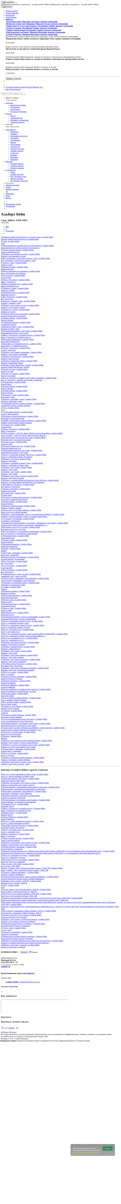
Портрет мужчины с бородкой (13, 798)
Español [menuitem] (22, 87)
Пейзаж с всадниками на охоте (13, 256)
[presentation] (63, 233)
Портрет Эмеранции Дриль (12, 363)
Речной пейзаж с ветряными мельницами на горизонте (23, 789)
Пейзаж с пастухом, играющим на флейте (18, 670)
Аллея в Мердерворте (9, 414)
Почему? (31, 973)
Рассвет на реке (7, 371)
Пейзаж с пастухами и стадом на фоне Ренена (19, 743)
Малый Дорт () (7, 815)
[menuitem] (41, 87)
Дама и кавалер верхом (10, 252)
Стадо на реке (6, 568)
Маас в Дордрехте (8, 282)
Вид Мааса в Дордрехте (10, 487)
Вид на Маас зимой (9, 704)
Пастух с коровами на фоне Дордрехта (16, 457)
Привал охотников (8, 491)
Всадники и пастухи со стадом (13, 529)
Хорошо (108, 1148)
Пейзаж (4, 738)
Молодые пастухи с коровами (13, 862)
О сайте (17, 1039)
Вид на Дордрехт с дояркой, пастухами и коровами (21, 380)
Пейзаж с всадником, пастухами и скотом (18, 785)
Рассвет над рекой (8, 376)
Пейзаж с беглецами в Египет (13, 645)
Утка (3, 410)
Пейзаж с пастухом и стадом (12, 478)
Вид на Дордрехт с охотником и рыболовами (19, 534)
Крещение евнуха (8, 295)
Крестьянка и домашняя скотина (14, 346)
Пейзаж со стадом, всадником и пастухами (18, 747)
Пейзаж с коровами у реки (11, 401)
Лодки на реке (7, 444)
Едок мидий (6, 278)
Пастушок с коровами (10, 555)
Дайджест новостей (14, 79)
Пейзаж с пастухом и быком (12, 657)
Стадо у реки (6, 930)
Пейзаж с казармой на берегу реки (15, 465)
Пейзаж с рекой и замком (11, 508)
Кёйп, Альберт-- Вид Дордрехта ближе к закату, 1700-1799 (24, 870)
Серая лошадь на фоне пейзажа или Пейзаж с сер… (21, 730)
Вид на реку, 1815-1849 (10, 866)
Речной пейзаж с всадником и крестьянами (18, 802)
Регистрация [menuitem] (15, 89)
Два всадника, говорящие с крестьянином (18, 581)
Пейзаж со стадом (8, 312)
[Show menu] (16, 2)
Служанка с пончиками (10, 521)
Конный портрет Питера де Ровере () (16, 926)
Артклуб (12, 125)
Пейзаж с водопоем (9, 461)
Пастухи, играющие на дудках (13, 858)
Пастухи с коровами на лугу (12, 640)
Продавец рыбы (7, 696)
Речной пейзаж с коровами (12, 849)
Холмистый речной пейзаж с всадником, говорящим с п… (24, 525)
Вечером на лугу (7, 615)
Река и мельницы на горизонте (13, 273)
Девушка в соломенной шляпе (13, 585)
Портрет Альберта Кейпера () (13, 875)
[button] (12, 11)
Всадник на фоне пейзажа (11, 717)
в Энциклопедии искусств (23, 982)
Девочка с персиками (9, 934)
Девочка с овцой (7, 290)
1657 (3, 887)
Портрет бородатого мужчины (13, 316)
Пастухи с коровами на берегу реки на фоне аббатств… (23, 636)
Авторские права (83, 1041)
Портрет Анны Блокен (10, 359)
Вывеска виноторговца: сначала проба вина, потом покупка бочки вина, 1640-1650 (34, 900)
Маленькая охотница (9, 598)
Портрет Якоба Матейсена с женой (15, 367)
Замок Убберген (7, 819)
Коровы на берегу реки (10, 329)
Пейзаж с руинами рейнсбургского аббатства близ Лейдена (25, 943)
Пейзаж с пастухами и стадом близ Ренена (18, 922)
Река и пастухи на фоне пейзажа (14, 512)
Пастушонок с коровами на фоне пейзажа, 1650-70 (21, 913)
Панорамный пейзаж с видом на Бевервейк (18, 619)
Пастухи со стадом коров (11, 734)
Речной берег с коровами (11, 751)
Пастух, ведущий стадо (10, 632)
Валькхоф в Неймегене (10, 342)
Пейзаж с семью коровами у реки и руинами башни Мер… (24, 517)
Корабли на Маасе (8, 593)
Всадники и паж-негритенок (12, 418)
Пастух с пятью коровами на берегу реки (17, 776)
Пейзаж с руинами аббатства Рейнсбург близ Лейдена (23, 482)
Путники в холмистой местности (14, 499)
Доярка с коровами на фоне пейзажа (15, 760)
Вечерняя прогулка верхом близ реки (16, 440)
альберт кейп (6, 978)
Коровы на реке (7, 269)
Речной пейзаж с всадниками (13, 559)
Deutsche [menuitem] (35, 87)
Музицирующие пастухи (11, 448)
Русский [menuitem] (9, 87)
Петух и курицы (7, 674)
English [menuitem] (16, 87)
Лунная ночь (6, 427)
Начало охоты (6, 602)
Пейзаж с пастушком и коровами (14, 354)
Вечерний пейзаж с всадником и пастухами (18, 726)
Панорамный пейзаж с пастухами (14, 333)
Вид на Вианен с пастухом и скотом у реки (18, 261)
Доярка (4, 589)
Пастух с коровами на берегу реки (15, 623)
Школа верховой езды (10, 286)
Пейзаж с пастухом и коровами (13, 662)
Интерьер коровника (9, 546)
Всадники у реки (8, 397)
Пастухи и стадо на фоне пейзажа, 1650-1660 (19, 896)
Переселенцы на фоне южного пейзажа (17, 939)
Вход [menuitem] (8, 89)
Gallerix (11, 1028)
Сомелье (4, 713)
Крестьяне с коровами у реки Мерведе (16, 794)
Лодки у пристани (8, 350)
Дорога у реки (6, 265)
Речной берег (6, 384)
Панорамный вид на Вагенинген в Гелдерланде (20, 248)
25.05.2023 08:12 (7, 962)
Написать (24, 952)
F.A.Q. (11, 1039)
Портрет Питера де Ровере (11, 679)
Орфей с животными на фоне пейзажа (16, 423)
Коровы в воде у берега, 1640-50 (14, 883)
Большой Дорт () (7, 806)
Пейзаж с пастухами (9, 470)
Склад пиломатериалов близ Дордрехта (17, 721)
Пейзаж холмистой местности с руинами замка (20, 239)
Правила (21, 1041)
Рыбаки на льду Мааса (10, 709)
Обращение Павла (8, 606)
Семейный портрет (8, 325)
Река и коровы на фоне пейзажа (13, 700)
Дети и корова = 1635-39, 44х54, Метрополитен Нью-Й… (24, 435)
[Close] (24, 94)
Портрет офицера (8, 687)
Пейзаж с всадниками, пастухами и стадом (18, 845)
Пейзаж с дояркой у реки (11, 303)
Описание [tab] (10, 231)
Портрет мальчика (8, 683)
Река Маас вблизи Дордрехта (12, 828)
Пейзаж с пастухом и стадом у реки (15, 764)
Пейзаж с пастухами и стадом (13, 307)
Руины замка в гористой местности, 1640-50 (19, 892)
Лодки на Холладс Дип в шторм (14, 917)
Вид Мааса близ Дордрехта (12, 666)
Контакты (24, 1039)
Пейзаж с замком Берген (11, 649)
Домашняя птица (8, 538)
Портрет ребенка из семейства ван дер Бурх (18, 691)
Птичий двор (6, 495)
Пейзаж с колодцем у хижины (13, 947)
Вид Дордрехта (7, 299)
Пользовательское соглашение (37, 1041)
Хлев (3, 243)
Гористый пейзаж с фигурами (13, 781)
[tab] (7, 227)
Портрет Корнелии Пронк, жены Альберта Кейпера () (22, 879)
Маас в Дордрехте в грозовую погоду (16, 337)
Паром (3, 551)
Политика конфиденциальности (63, 1041)
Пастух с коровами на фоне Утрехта (15, 627)
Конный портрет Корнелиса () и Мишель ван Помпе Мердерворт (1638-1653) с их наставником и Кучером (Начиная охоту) (50, 853)
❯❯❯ (22, 964)
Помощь (4, 1039)
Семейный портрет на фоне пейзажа (15, 406)
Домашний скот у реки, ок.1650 (13, 576)
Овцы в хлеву (6, 610)
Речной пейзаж (7, 320)
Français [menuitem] (29, 87)
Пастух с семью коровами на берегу (15, 823)
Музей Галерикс (12, 99)
